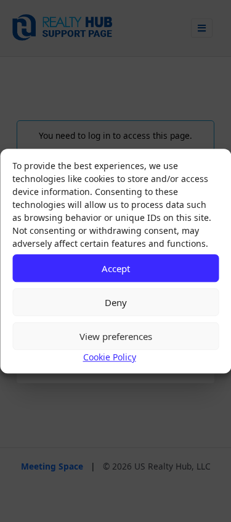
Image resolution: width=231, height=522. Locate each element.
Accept (116, 268)
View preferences (115, 336)
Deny (116, 302)
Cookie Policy (109, 357)
